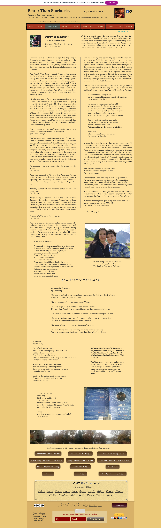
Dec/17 (58, 491)
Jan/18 (49, 491)
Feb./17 (73, 495)
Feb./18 (41, 491)
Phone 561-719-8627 (95, 506)
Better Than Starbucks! (49, 10)
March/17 (63, 495)
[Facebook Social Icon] (127, 11)
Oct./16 (109, 495)
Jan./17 (81, 495)
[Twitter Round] (130, 11)
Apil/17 (53, 495)
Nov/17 (66, 491)
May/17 (119, 491)
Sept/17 (83, 491)
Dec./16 (90, 495)
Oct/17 (75, 491)
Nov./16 (100, 495)
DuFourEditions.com (111, 355)
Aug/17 (91, 491)
